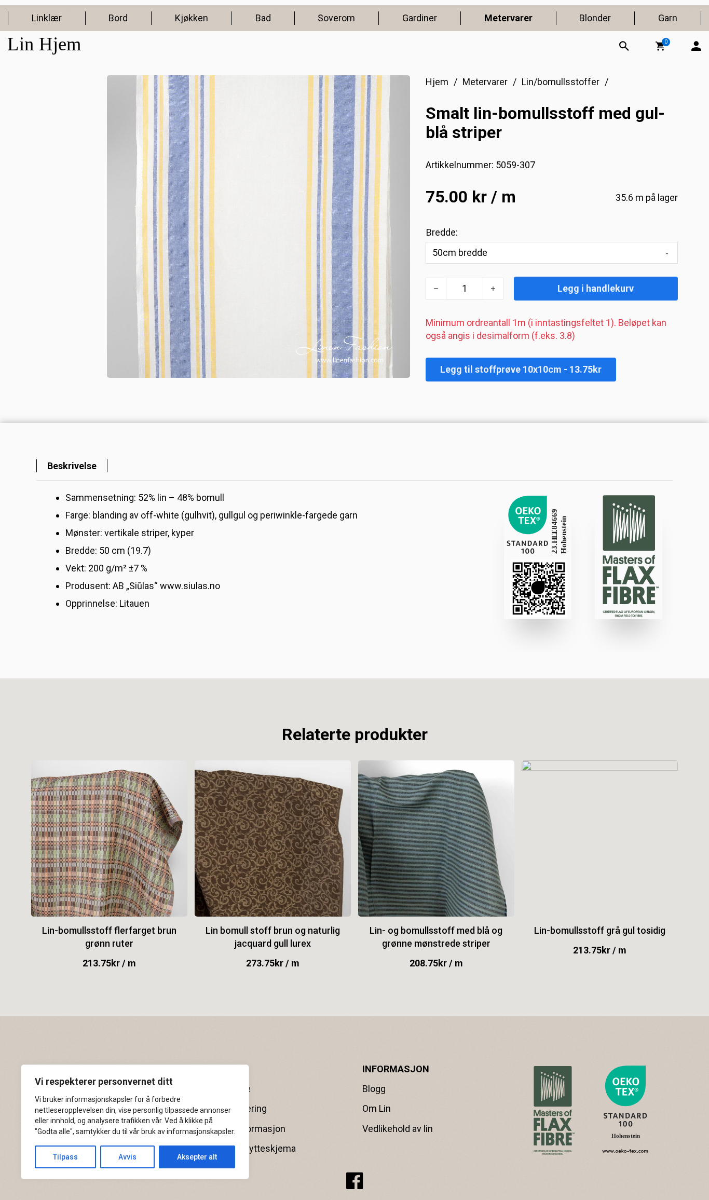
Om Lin (376, 1108)
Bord (118, 17)
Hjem (437, 81)
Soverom (336, 17)
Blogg (374, 1088)
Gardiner (419, 17)
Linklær (47, 17)
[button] (660, 46)
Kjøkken (191, 17)
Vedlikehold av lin (397, 1128)
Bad (263, 17)
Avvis (127, 1157)
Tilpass (65, 1157)
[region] (135, 1122)
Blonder (595, 17)
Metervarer (508, 17)
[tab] (71, 465)
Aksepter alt (197, 1157)
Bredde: (442, 232)
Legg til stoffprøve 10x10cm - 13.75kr (521, 369)
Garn (667, 17)
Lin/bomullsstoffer (560, 81)
